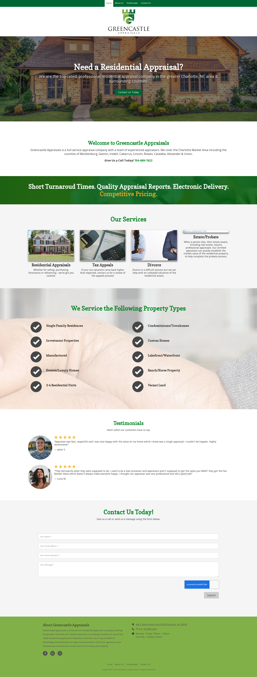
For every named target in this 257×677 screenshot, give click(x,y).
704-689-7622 (150, 629)
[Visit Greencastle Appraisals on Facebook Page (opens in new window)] (45, 653)
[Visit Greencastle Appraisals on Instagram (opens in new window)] (60, 653)
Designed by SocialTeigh (147, 670)
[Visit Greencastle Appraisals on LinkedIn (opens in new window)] (52, 653)
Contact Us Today (128, 92)
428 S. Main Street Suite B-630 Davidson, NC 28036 (161, 624)
